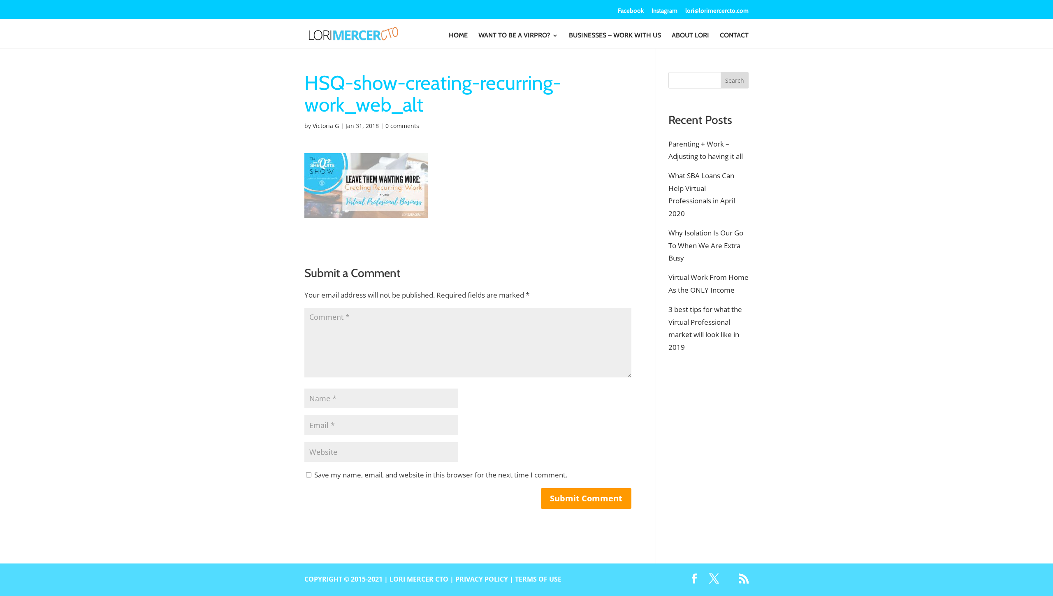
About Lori (690, 36)
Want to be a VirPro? (514, 36)
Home (458, 36)
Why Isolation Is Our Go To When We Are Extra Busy (705, 245)
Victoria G (326, 126)
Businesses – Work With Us (615, 36)
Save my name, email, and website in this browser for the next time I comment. (440, 475)
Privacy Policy (481, 579)
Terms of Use (538, 579)
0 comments (402, 126)
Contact (734, 36)
